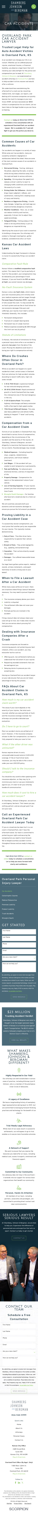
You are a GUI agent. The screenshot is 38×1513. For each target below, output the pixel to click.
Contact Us (19, 1238)
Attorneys (18, 1432)
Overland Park (23, 79)
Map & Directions (19, 1457)
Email (5, 950)
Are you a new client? (10, 957)
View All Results (19, 1040)
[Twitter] (22, 1483)
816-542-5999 (19, 1414)
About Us (19, 1428)
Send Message (19, 997)
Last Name (6, 937)
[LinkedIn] (19, 1483)
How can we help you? (10, 964)
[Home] (18, 6)
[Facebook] (15, 1483)
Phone (5, 944)
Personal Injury (19, 1436)
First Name (6, 930)
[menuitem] (19, 891)
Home (19, 1424)
